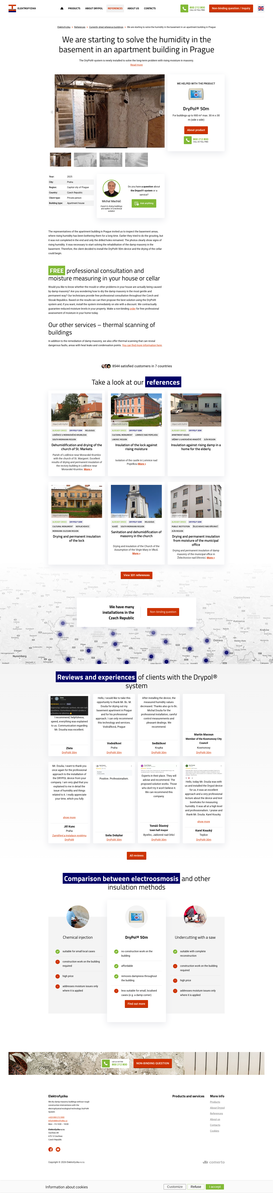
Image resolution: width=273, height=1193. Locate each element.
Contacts (150, 8)
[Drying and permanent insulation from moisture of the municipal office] (196, 523)
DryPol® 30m (69, 752)
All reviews (136, 855)
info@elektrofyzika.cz (57, 1121)
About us (133, 8)
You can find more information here (142, 345)
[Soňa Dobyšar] (114, 770)
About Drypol (94, 8)
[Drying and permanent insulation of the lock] (76, 523)
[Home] (62, 8)
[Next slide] (161, 112)
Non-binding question (163, 611)
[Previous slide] (52, 112)
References (115, 8)
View (137, 575)
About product (196, 130)
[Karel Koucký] (204, 772)
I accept (215, 1186)
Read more (136, 64)
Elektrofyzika (63, 27)
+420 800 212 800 (56, 1117)
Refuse (196, 1186)
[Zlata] (69, 705)
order (133, 308)
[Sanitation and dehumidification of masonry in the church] (136, 523)
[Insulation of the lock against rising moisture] (136, 433)
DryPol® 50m (136, 937)
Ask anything (146, 203)
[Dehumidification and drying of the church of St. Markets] (76, 433)
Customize (175, 1186)
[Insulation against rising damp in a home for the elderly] (196, 433)
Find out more (136, 1003)
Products (74, 8)
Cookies (214, 1130)
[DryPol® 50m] (196, 95)
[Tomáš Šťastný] (159, 769)
